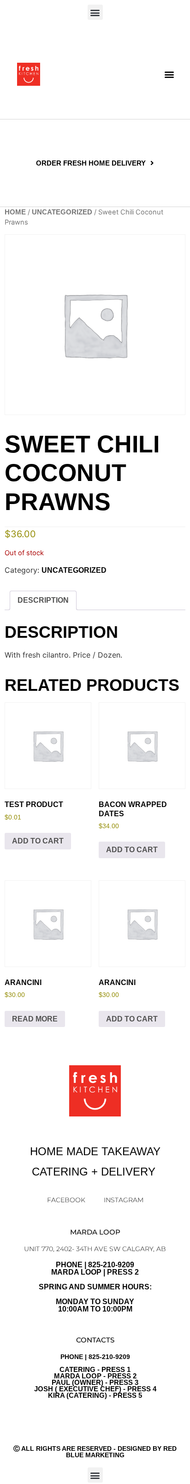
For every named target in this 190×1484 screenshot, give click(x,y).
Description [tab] (43, 600)
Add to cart (38, 841)
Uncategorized (62, 212)
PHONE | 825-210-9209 (95, 1376)
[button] (95, 12)
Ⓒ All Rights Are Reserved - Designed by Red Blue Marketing (95, 1452)
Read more (35, 1019)
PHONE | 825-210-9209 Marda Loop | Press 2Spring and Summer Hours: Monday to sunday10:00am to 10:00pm (95, 1287)
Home (15, 212)
